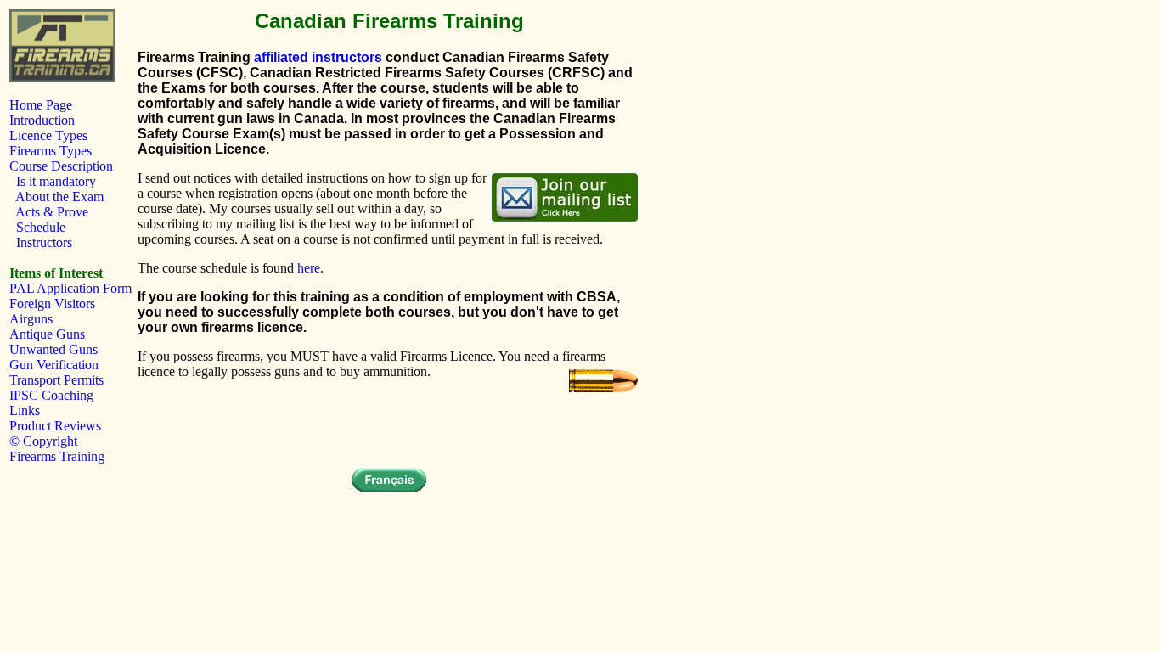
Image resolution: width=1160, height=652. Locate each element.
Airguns (31, 319)
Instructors (40, 242)
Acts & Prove (48, 212)
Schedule (37, 227)
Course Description (61, 166)
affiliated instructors (318, 57)
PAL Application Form (70, 288)
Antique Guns (47, 334)
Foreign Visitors (52, 303)
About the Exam (56, 196)
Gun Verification (54, 364)
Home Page (40, 105)
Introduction (42, 120)
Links (24, 410)
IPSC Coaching (51, 395)
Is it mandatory (52, 181)
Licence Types (48, 135)
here (308, 268)
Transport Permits (56, 380)
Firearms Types (50, 150)
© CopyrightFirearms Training (56, 449)
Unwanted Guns (53, 349)
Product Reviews (55, 426)
